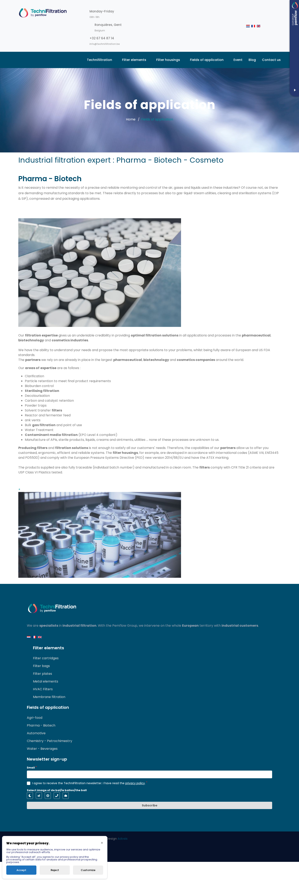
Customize (88, 870)
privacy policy (135, 783)
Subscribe (149, 805)
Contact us (271, 59)
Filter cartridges (46, 658)
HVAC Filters (43, 689)
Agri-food (34, 717)
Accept (21, 870)
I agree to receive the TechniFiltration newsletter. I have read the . (88, 783)
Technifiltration (99, 59)
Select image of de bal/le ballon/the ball (57, 790)
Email (31, 768)
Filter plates (42, 673)
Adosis (123, 838)
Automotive (36, 733)
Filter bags (41, 666)
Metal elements (45, 681)
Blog (252, 59)
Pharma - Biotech (41, 725)
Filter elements (134, 59)
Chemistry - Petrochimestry (49, 741)
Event (238, 59)
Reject (55, 870)
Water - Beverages (42, 748)
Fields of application (207, 59)
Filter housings (168, 59)
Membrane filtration (49, 697)
